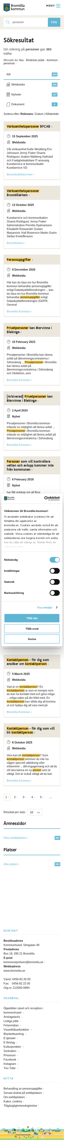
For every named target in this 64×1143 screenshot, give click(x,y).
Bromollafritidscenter (20, 174)
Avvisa (32, 639)
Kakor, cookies (13, 1101)
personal (9, 63)
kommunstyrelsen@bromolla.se (23, 962)
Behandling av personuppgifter (23, 1088)
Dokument (33, 104)
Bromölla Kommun (18, 311)
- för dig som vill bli (31, 730)
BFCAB (28, 126)
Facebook (10, 1059)
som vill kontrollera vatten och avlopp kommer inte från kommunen (30, 465)
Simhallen (10, 1051)
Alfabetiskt (52, 113)
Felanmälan (11, 1025)
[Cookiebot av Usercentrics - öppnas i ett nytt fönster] (45, 498)
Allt (31, 74)
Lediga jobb (11, 1021)
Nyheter (34, 94)
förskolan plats (35, 60)
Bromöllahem (15, 243)
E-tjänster (10, 1038)
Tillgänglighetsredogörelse (20, 1105)
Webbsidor (34, 84)
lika (21, 60)
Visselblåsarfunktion (17, 1029)
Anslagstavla (12, 1016)
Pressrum (10, 1055)
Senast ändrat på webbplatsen (23, 1092)
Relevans (26, 113)
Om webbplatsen (14, 1097)
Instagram (10, 1063)
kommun (52, 60)
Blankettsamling (14, 1033)
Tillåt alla (31, 618)
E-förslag (10, 1042)
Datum (39, 113)
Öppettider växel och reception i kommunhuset (23, 1010)
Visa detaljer (44, 607)
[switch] (55, 571)
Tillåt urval (32, 628)
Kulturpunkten (13, 1046)
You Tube (10, 1068)
